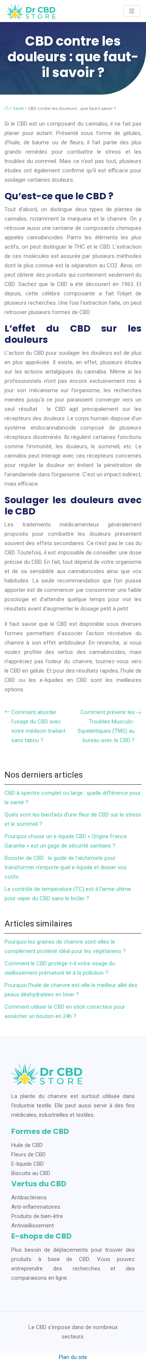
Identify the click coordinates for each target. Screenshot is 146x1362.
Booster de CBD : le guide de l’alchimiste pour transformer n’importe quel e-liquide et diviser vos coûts (65, 867)
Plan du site (73, 1357)
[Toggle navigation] (131, 11)
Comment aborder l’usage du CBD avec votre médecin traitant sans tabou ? (38, 726)
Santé (18, 108)
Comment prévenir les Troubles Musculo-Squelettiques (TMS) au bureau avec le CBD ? (106, 726)
